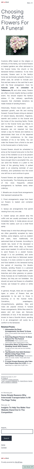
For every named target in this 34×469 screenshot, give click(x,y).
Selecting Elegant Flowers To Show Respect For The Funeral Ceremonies (18, 339)
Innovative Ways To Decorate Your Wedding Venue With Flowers (18, 345)
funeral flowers (24, 381)
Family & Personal (13, 379)
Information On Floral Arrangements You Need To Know (18, 330)
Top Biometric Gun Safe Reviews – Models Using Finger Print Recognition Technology (18, 354)
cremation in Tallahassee (11, 381)
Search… (4, 428)
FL (19, 381)
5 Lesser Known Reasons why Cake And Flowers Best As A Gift (18, 362)
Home (3, 445)
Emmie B (5, 378)
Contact (4, 447)
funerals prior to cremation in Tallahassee (16, 381)
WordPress (18, 462)
